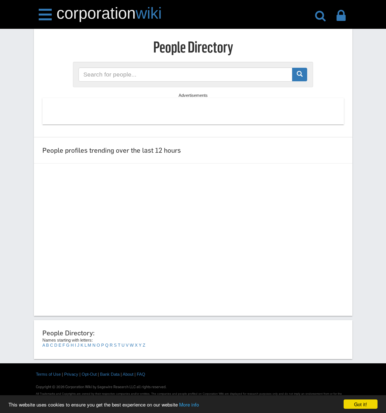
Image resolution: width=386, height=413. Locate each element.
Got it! (360, 404)
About (128, 374)
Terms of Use (48, 374)
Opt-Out (89, 374)
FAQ (141, 374)
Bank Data (110, 374)
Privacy (71, 374)
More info (189, 404)
